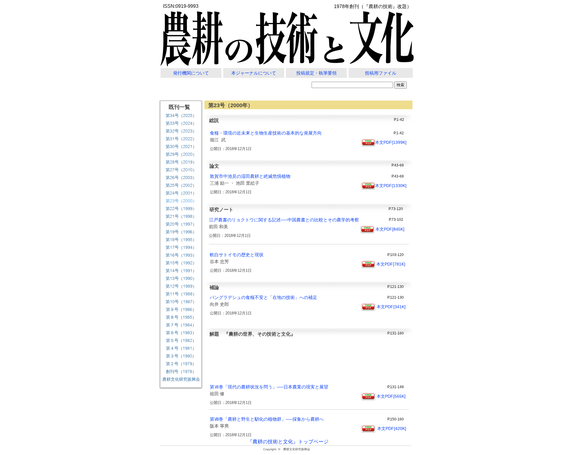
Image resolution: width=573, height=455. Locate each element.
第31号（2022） (181, 138)
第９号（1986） (181, 309)
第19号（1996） (181, 232)
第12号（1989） (181, 286)
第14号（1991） (181, 270)
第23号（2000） (181, 200)
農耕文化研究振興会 (181, 379)
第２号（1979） (181, 363)
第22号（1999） (181, 208)
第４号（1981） (181, 348)
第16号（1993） (181, 255)
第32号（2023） (181, 131)
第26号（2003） (181, 177)
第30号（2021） (181, 146)
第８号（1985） (181, 317)
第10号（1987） (181, 301)
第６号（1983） (181, 332)
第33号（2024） (181, 123)
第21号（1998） (181, 216)
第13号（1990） (181, 278)
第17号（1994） (181, 247)
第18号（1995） (181, 239)
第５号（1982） (181, 340)
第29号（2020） (181, 154)
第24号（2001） (181, 193)
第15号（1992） (181, 263)
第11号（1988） (181, 294)
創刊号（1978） (181, 371)
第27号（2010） (181, 169)
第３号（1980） (181, 356)
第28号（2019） (181, 162)
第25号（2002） (181, 185)
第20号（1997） (181, 224)
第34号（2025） (181, 115)
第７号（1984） (181, 325)
